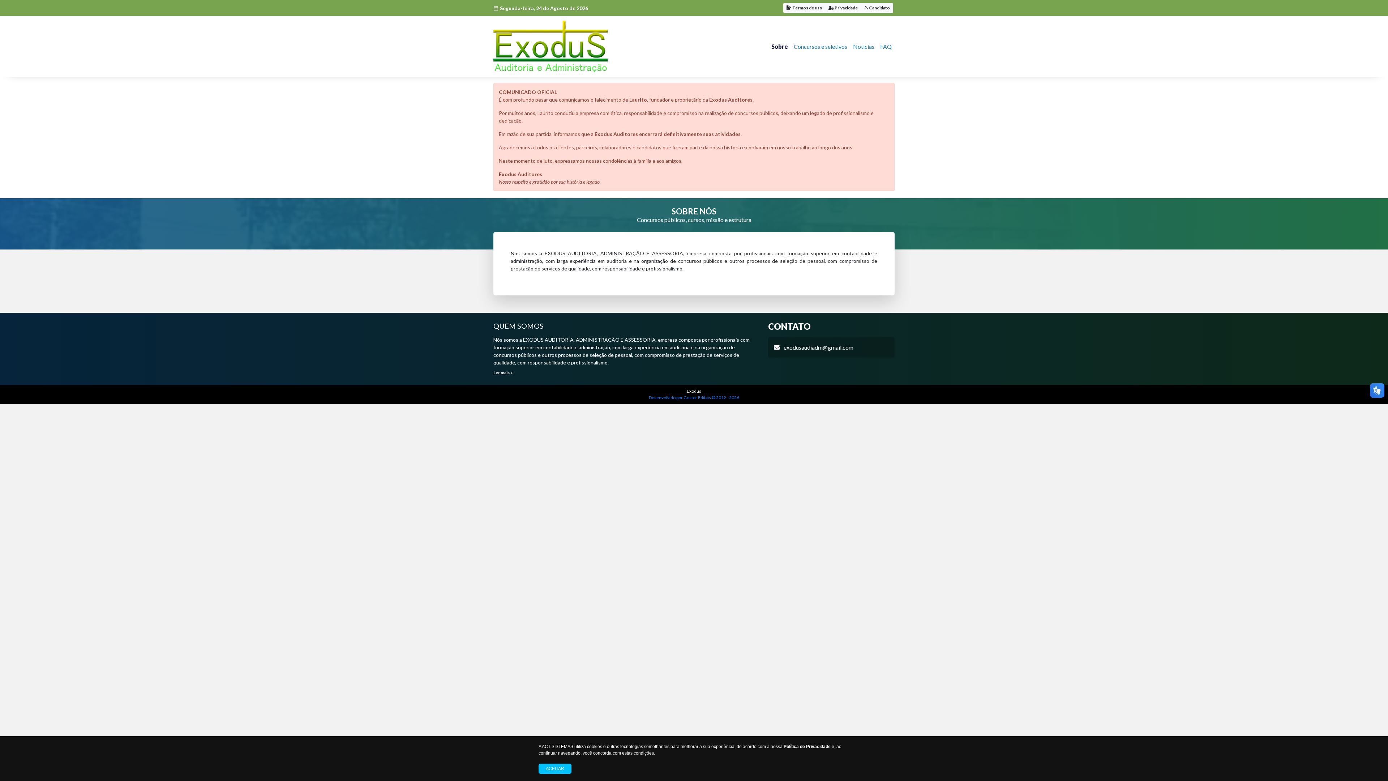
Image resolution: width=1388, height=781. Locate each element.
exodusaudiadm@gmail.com (818, 347)
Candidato (879, 7)
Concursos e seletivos (820, 46)
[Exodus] (550, 46)
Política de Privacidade (807, 746)
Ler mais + (503, 372)
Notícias (863, 46)
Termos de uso (807, 7)
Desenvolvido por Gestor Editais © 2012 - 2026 (694, 397)
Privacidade (846, 7)
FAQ (886, 46)
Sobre (779, 46)
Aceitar (555, 768)
